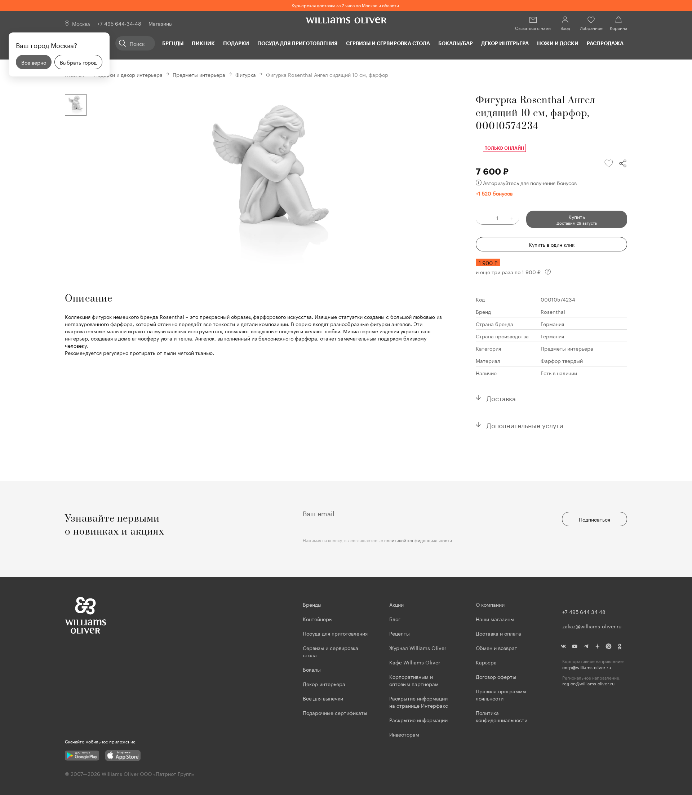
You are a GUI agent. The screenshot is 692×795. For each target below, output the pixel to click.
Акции (396, 604)
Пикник (203, 43)
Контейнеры (318, 619)
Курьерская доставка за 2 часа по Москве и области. (346, 4)
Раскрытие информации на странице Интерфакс (418, 701)
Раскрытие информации (418, 720)
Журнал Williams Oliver (417, 647)
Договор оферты (496, 676)
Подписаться (594, 519)
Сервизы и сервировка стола (388, 43)
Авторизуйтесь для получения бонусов (530, 182)
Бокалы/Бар (455, 43)
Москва (81, 23)
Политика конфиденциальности (501, 716)
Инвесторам (405, 734)
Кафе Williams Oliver (414, 662)
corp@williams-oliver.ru (586, 667)
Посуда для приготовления (297, 43)
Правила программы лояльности (501, 694)
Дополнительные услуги (525, 425)
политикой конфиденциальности (418, 539)
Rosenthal (553, 311)
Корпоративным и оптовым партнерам (414, 680)
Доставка (501, 397)
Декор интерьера (505, 43)
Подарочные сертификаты (335, 712)
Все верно (33, 62)
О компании (490, 604)
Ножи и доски (557, 43)
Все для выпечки (323, 698)
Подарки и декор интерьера (128, 74)
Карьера (486, 662)
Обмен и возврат (496, 647)
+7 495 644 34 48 (584, 611)
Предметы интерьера (199, 74)
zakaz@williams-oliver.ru (591, 626)
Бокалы (312, 669)
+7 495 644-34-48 (119, 23)
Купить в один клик (552, 244)
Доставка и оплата (498, 633)
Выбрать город (78, 62)
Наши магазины (495, 619)
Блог (394, 619)
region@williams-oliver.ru (588, 683)
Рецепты (399, 633)
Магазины (160, 23)
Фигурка (245, 74)
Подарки (236, 43)
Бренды (172, 43)
